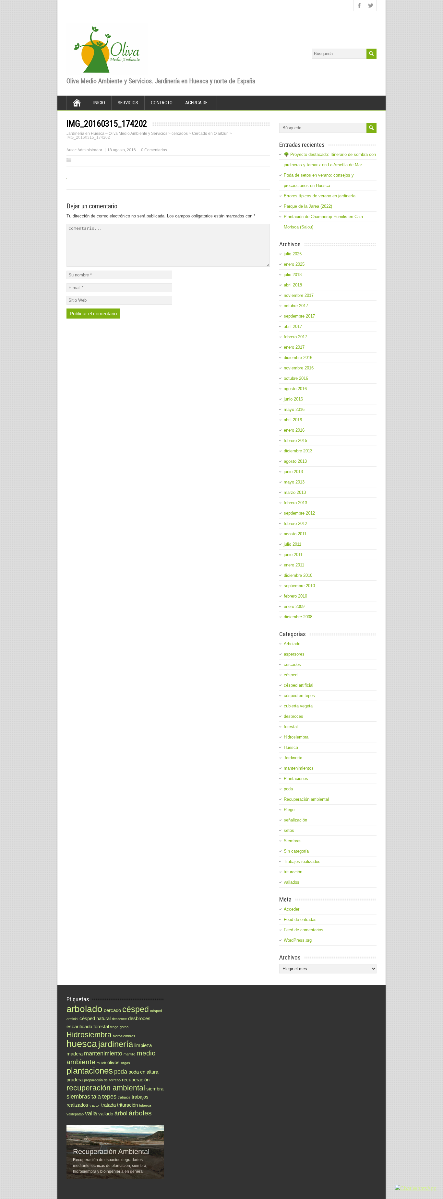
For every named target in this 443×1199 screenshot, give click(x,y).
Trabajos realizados (302, 861)
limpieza (143, 1045)
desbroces (293, 716)
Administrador (90, 150)
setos (289, 830)
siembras (78, 1096)
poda (288, 788)
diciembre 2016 (298, 357)
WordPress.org (298, 940)
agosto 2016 (295, 388)
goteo (124, 1027)
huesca (81, 1043)
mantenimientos (299, 768)
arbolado (84, 1009)
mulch (101, 1063)
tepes (109, 1096)
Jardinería (293, 757)
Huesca (291, 747)
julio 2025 (293, 253)
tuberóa (145, 1105)
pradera (74, 1079)
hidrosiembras (124, 1036)
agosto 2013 (295, 461)
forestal (291, 726)
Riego (289, 809)
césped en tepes (299, 695)
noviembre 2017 (299, 295)
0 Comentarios (154, 150)
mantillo (129, 1054)
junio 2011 (293, 554)
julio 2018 (293, 274)
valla (91, 1113)
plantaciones (89, 1070)
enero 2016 (294, 430)
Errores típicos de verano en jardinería (319, 195)
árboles (140, 1113)
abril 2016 (293, 419)
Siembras (293, 840)
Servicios (128, 103)
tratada (108, 1105)
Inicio (99, 103)
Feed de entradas (300, 919)
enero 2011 (294, 565)
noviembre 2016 (299, 368)
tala (96, 1096)
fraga (114, 1027)
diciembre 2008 (298, 616)
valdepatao (75, 1114)
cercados (292, 664)
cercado (112, 1010)
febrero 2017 (295, 336)
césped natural (95, 1018)
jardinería (115, 1044)
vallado (105, 1113)
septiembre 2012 (299, 513)
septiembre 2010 (299, 585)
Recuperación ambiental (306, 799)
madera (74, 1053)
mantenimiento (103, 1053)
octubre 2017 (296, 305)
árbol (120, 1113)
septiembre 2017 (299, 316)
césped (290, 674)
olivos (113, 1062)
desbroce (119, 1019)
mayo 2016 (294, 409)
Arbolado (292, 643)
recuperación (136, 1079)
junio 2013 (293, 471)
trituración (293, 871)
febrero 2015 (295, 440)
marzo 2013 (295, 492)
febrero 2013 (295, 502)
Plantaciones (296, 778)
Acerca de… (197, 103)
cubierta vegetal (299, 706)
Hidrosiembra (296, 737)
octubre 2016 (296, 378)
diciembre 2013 (298, 450)
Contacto (162, 103)
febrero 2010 (295, 596)
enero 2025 (294, 264)
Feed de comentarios (303, 929)
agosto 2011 (295, 533)
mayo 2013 (294, 482)
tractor (95, 1105)
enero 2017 (294, 347)
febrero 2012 (295, 523)
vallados (291, 882)
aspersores (294, 654)
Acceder (291, 909)
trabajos (124, 1097)
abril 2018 (293, 285)
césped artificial (298, 685)
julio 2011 (292, 544)
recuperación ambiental (105, 1088)
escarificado (79, 1026)
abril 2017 (293, 326)
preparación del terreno (102, 1080)
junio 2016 (293, 399)
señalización (295, 820)
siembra (154, 1088)
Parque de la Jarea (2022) (308, 206)
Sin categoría (296, 851)
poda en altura (143, 1072)
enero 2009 (294, 606)
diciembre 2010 (298, 575)
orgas (125, 1063)
